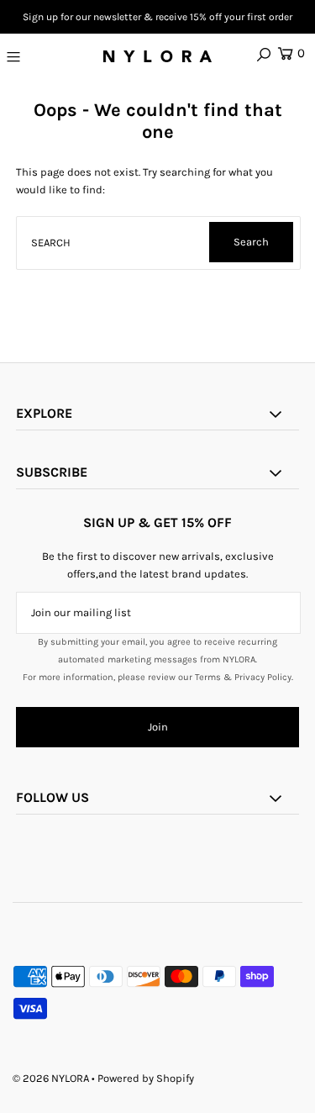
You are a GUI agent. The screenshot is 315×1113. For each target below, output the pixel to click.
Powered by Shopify (145, 1078)
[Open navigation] (31, 56)
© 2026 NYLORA (51, 1078)
